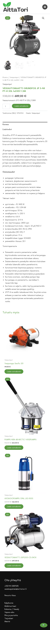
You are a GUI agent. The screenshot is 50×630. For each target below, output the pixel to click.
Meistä (7, 621)
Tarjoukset (8, 618)
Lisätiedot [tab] (7, 129)
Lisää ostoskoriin (21, 106)
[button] (43, 18)
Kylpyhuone (8, 603)
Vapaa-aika (9, 612)
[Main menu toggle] (44, 6)
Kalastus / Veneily (11, 609)
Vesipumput (14, 77)
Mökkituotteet (10, 606)
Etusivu (5, 77)
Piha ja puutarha (11, 615)
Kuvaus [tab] (6, 124)
